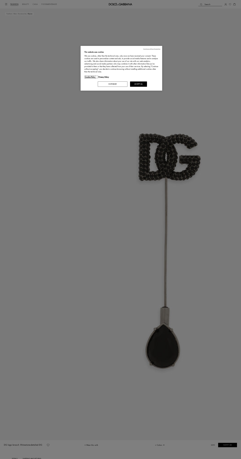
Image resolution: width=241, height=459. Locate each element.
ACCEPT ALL (138, 84)
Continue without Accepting (151, 49)
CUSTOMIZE (112, 84)
